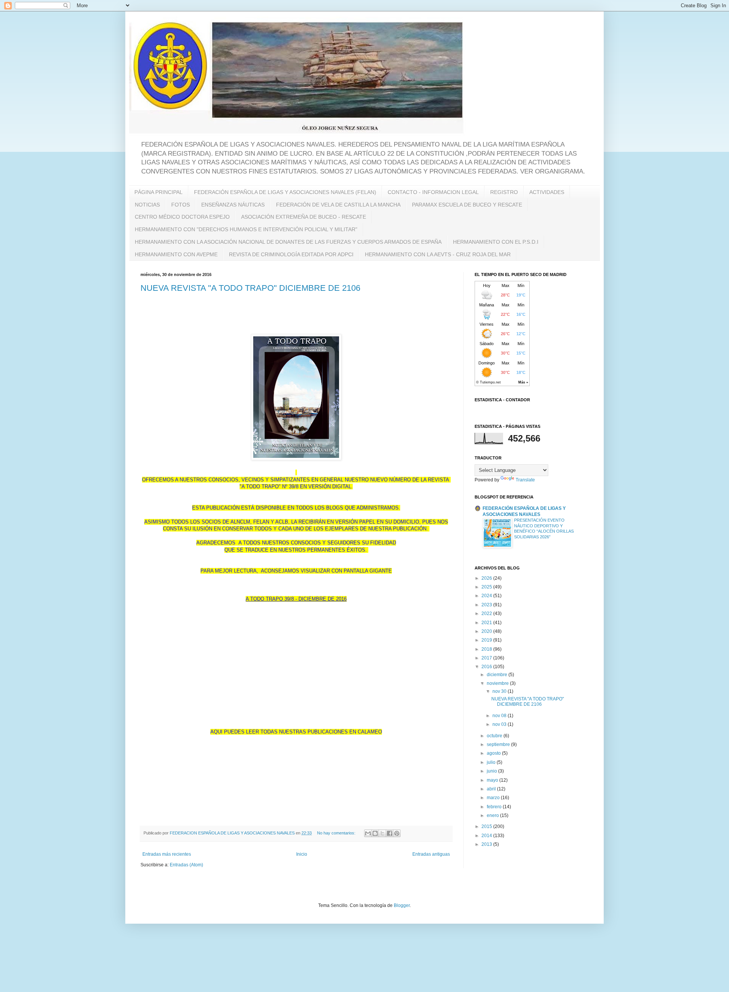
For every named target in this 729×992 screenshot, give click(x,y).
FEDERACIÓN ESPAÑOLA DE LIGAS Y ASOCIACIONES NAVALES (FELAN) (285, 192)
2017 (487, 658)
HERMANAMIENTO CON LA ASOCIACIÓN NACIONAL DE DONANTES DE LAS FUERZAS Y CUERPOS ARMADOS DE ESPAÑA (288, 242)
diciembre (497, 674)
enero (493, 815)
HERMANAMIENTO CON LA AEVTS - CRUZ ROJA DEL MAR (438, 254)
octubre (495, 735)
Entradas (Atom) (186, 864)
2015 (487, 826)
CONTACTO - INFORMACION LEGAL (433, 192)
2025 (487, 587)
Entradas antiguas (431, 854)
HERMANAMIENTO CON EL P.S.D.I (495, 242)
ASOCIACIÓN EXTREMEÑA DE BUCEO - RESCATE (303, 217)
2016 (487, 666)
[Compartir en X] (382, 833)
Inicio (301, 854)
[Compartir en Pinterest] (397, 833)
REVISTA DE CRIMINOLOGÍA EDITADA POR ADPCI (291, 254)
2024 (487, 595)
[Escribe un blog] (375, 833)
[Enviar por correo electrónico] (368, 833)
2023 (487, 604)
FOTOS (180, 205)
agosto (494, 753)
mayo (493, 780)
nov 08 (500, 715)
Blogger (402, 905)
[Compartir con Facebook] (389, 833)
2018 (487, 649)
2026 (487, 578)
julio (492, 762)
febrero (495, 806)
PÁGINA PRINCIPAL (158, 192)
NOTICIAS (147, 205)
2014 (487, 835)
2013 (487, 844)
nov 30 (500, 691)
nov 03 (500, 724)
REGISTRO (504, 192)
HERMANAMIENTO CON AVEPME (176, 254)
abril (492, 789)
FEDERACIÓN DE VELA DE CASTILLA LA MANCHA (338, 205)
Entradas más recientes (166, 854)
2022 (487, 613)
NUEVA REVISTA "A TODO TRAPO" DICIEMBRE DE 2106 (250, 288)
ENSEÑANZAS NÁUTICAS (233, 205)
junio (492, 771)
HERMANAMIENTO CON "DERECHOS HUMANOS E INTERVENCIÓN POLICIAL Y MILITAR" (246, 229)
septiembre (499, 744)
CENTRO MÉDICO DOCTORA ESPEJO (182, 217)
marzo (494, 797)
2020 (487, 631)
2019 (487, 640)
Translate (525, 480)
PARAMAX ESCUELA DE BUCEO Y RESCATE (467, 205)
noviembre (498, 683)
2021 (487, 622)
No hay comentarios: (337, 833)
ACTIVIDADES (546, 192)
